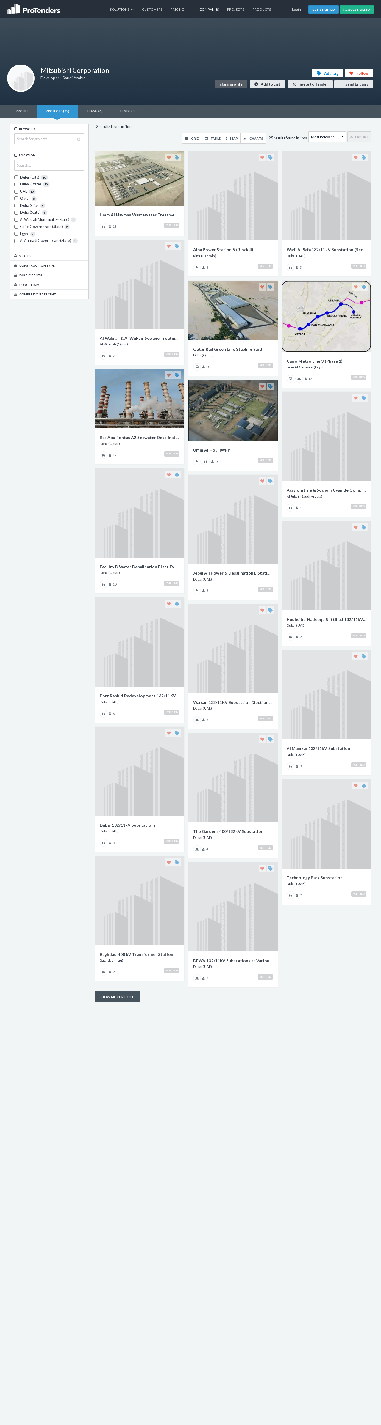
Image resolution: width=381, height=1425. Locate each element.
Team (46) (94, 111)
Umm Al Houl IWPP (211, 450)
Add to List (270, 84)
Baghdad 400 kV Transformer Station (136, 954)
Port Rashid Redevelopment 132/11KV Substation (139, 695)
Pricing (177, 9)
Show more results (117, 997)
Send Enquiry (356, 84)
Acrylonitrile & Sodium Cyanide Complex (326, 490)
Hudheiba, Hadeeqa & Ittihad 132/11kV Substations (326, 619)
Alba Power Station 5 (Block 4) (223, 249)
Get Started (323, 9)
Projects (235, 9)
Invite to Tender (313, 84)
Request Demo (356, 9)
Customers (152, 9)
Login (296, 9)
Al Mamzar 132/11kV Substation (318, 748)
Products (261, 9)
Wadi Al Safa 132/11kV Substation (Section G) (326, 249)
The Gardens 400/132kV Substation (228, 831)
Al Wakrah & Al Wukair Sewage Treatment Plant (139, 338)
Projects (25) (57, 111)
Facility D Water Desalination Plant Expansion (139, 566)
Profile (22, 111)
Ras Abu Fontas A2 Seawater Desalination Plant (139, 437)
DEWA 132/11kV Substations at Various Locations (233, 960)
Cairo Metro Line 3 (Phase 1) (314, 361)
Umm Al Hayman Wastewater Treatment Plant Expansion (139, 215)
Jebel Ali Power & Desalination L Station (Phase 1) (233, 573)
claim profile (231, 84)
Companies (209, 9)
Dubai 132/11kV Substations (128, 825)
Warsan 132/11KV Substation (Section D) (233, 702)
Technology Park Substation (315, 877)
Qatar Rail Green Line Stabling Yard (227, 349)
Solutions (120, 9)
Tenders (127, 111)
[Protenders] (34, 7)
